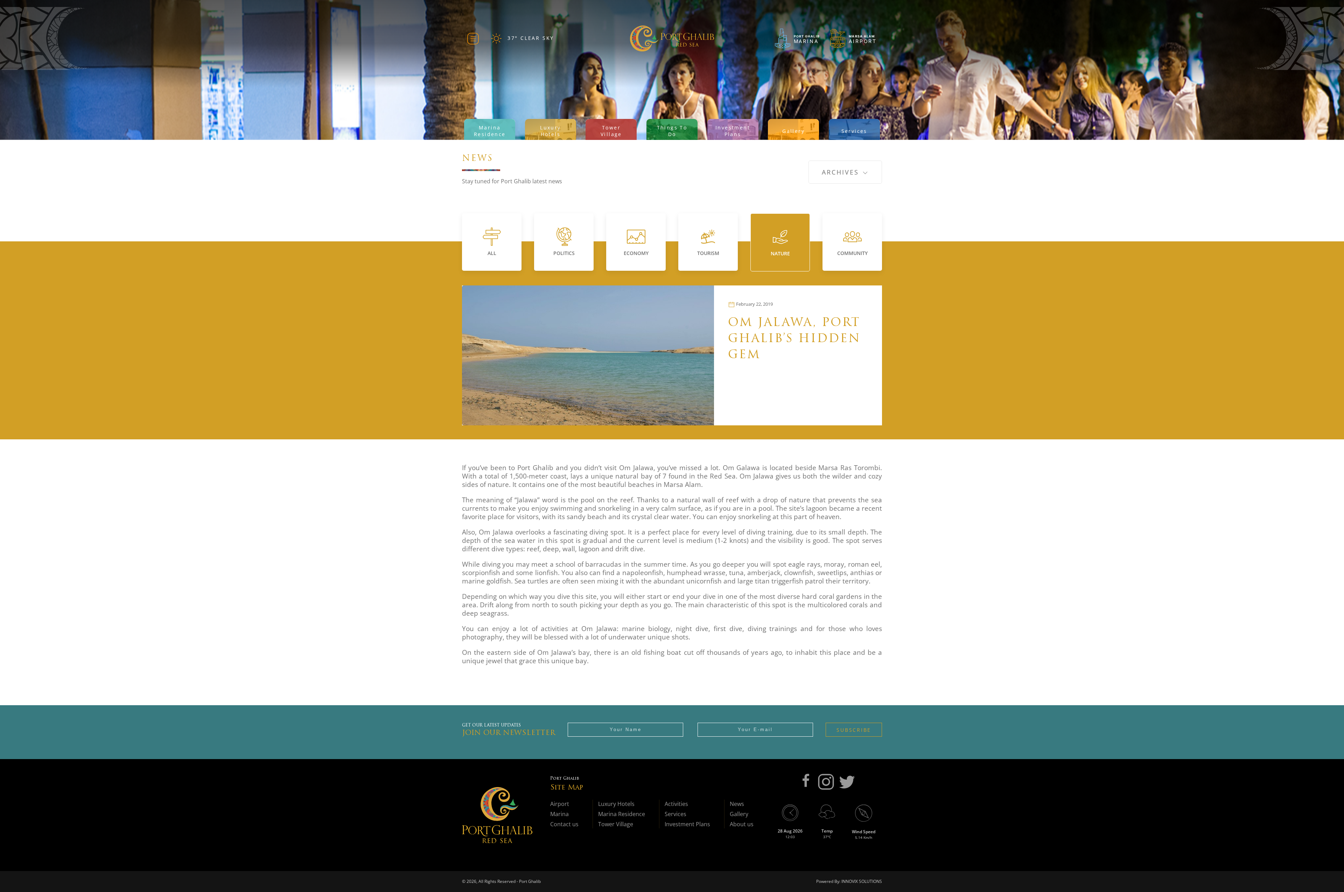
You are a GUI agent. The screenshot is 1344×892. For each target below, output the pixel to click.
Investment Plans (687, 824)
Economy (636, 253)
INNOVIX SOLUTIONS (861, 881)
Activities (676, 804)
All (492, 253)
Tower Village (615, 824)
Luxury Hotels (616, 804)
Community (852, 253)
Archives (842, 172)
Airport (559, 804)
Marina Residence (621, 814)
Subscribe (853, 730)
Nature (780, 253)
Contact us (564, 824)
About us (742, 824)
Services (675, 814)
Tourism (708, 253)
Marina (559, 814)
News (737, 804)
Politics (564, 253)
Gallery (739, 814)
